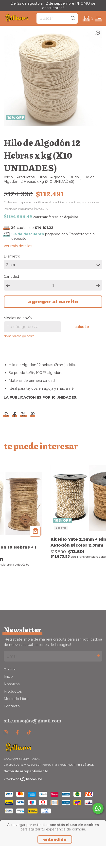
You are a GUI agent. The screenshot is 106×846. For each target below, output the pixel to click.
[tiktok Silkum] (29, 732)
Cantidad (11, 276)
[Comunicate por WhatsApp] (98, 808)
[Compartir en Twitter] (24, 415)
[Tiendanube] (23, 780)
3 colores (61, 527)
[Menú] (98, 18)
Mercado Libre (16, 699)
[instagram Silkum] (6, 732)
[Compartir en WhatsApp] (6, 414)
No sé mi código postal (19, 336)
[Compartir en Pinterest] (33, 415)
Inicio (8, 177)
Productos (26, 177)
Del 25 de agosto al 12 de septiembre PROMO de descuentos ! (53, 5)
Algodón (57, 177)
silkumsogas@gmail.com (32, 720)
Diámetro (12, 256)
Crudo (74, 177)
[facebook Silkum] (17, 732)
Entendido (55, 839)
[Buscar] (73, 18)
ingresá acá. (83, 764)
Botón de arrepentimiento (26, 771)
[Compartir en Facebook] (15, 415)
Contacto (12, 706)
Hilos (42, 177)
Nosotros (11, 684)
